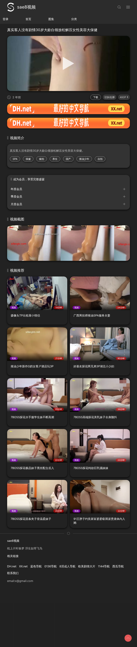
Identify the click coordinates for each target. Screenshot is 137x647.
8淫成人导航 (67, 566)
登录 (5, 19)
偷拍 (41, 158)
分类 (74, 19)
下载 (95, 97)
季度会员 (16, 196)
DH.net (11, 566)
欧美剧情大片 (86, 566)
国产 (68, 158)
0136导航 (50, 566)
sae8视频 (26, 7)
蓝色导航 (36, 566)
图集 (51, 19)
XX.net (23, 566)
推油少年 (84, 158)
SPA (15, 158)
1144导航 (104, 566)
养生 (54, 158)
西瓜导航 (118, 566)
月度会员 (16, 204)
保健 (28, 158)
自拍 (100, 158)
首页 (28, 19)
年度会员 (16, 189)
